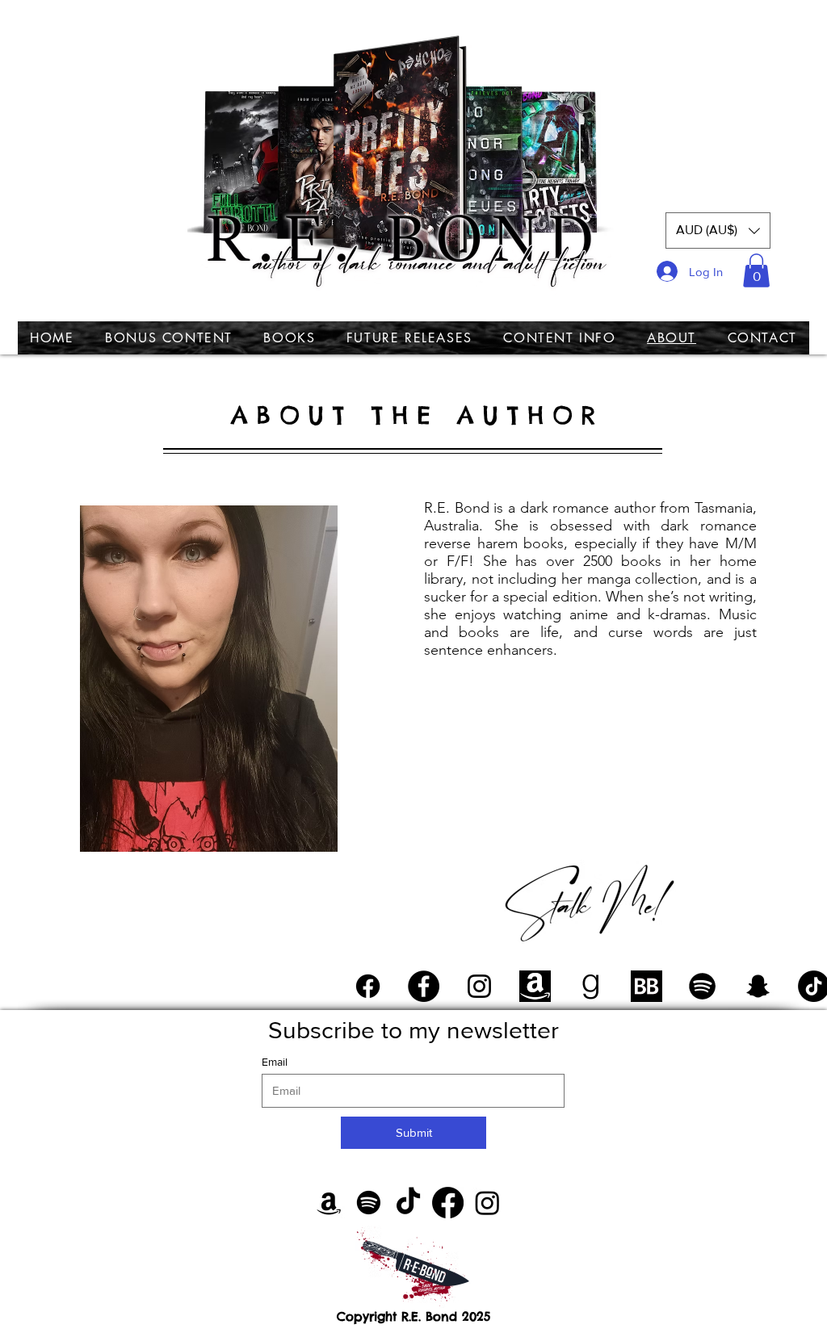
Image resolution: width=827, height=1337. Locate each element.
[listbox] (717, 230)
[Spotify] (368, 1202)
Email (275, 1061)
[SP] (702, 986)
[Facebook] (423, 986)
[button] (717, 230)
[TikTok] (408, 1202)
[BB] (646, 986)
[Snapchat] (758, 986)
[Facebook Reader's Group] (368, 986)
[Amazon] (329, 1202)
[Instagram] (479, 986)
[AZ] (535, 986)
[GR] (591, 986)
